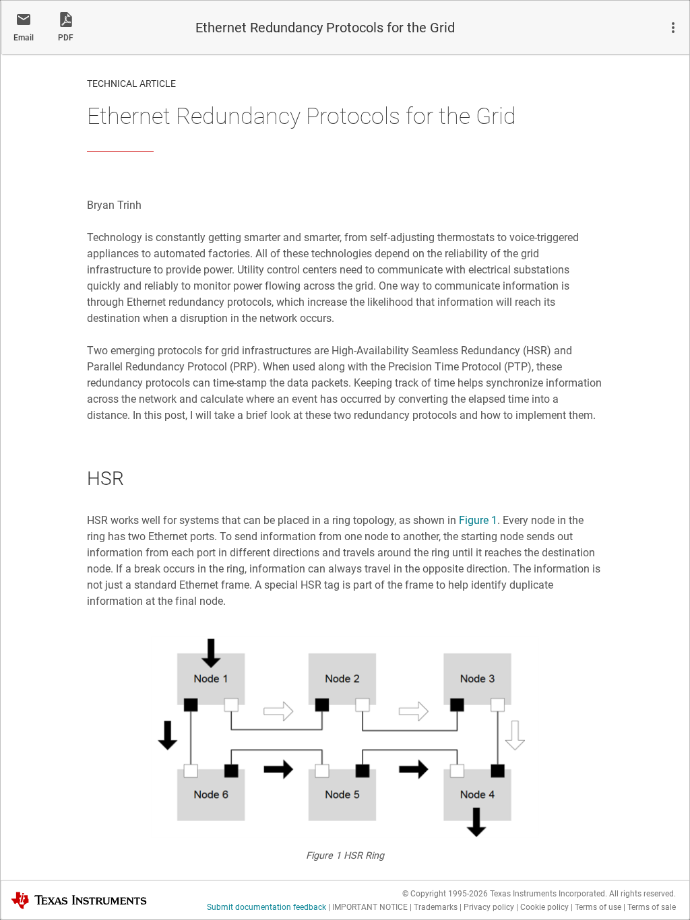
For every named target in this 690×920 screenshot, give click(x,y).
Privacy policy (489, 907)
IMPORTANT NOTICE (370, 907)
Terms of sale (651, 907)
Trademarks (436, 907)
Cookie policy (544, 907)
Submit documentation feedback (266, 907)
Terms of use (598, 907)
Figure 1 (478, 520)
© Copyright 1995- (445, 893)
